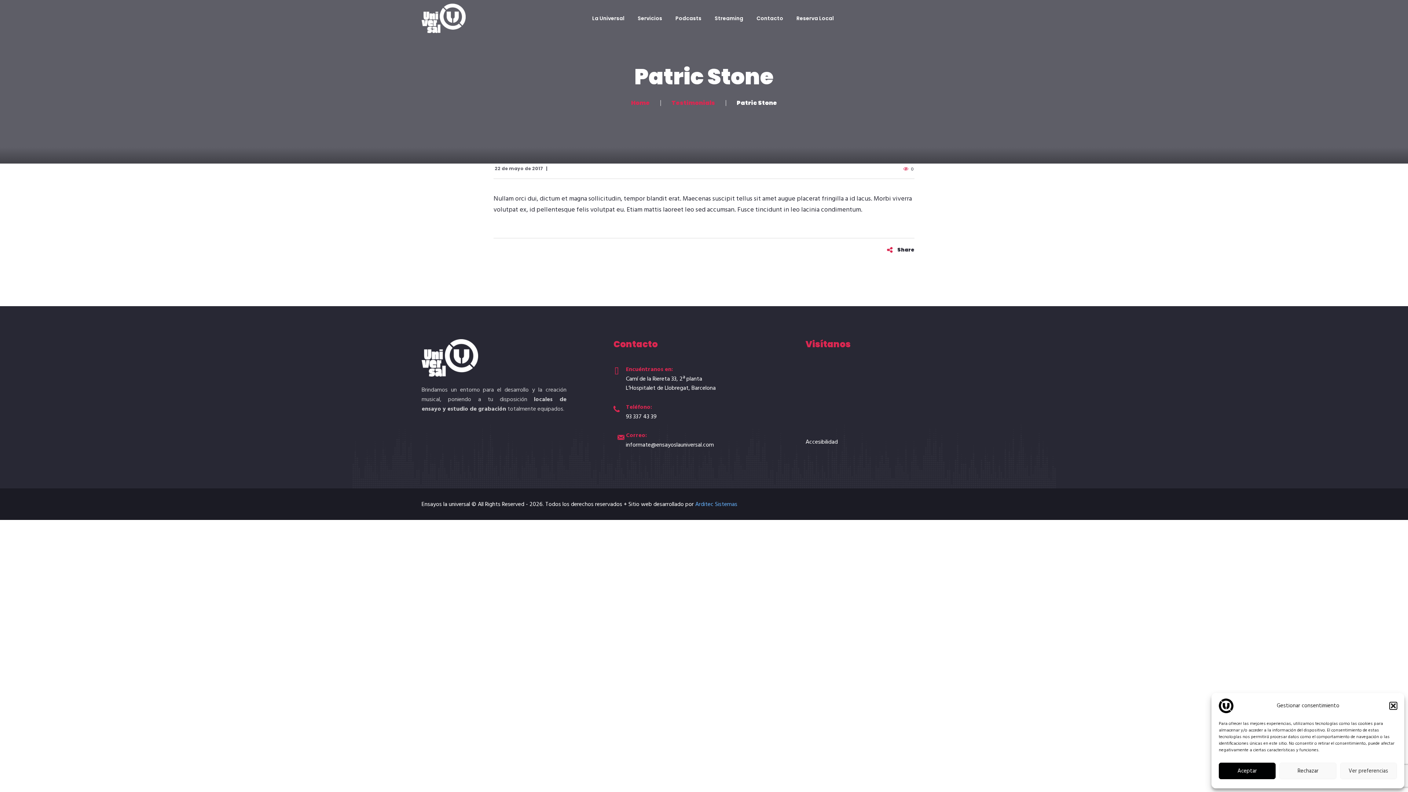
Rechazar (1308, 771)
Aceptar (1247, 771)
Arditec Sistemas (716, 504)
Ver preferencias (1368, 771)
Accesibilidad (822, 442)
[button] (1393, 706)
